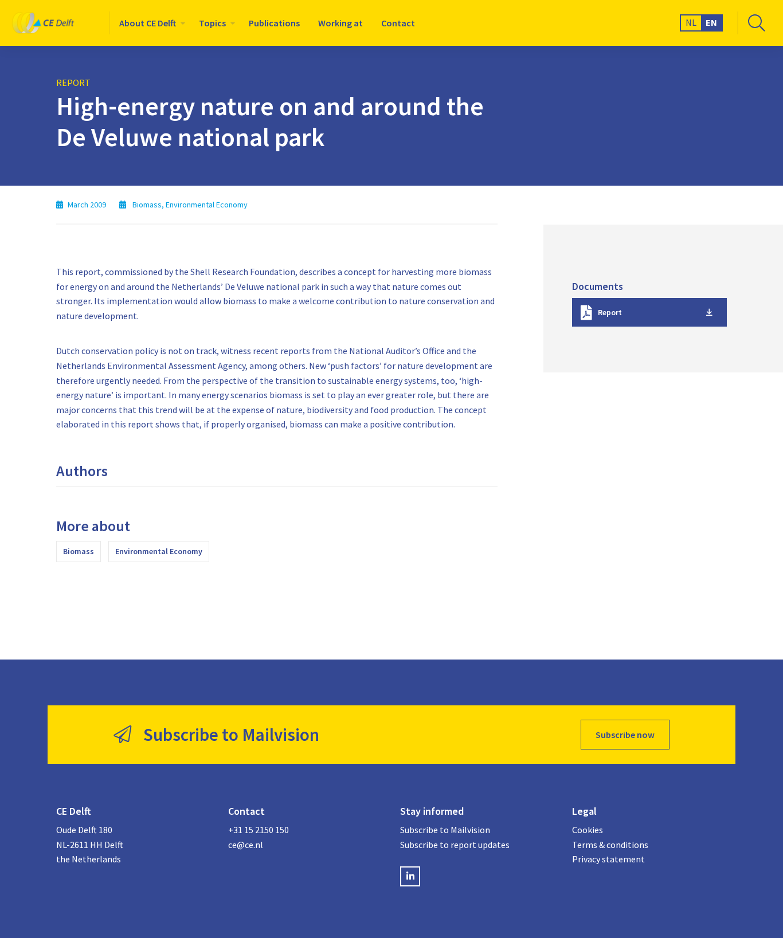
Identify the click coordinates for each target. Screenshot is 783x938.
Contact (398, 23)
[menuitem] (150, 23)
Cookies (587, 829)
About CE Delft (147, 23)
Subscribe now (625, 734)
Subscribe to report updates (455, 844)
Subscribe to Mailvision (445, 829)
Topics (212, 23)
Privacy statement (608, 859)
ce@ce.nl (245, 844)
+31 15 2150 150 (258, 829)
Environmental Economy (158, 551)
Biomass (78, 551)
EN (711, 22)
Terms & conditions (610, 844)
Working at (340, 23)
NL (691, 22)
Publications (274, 23)
